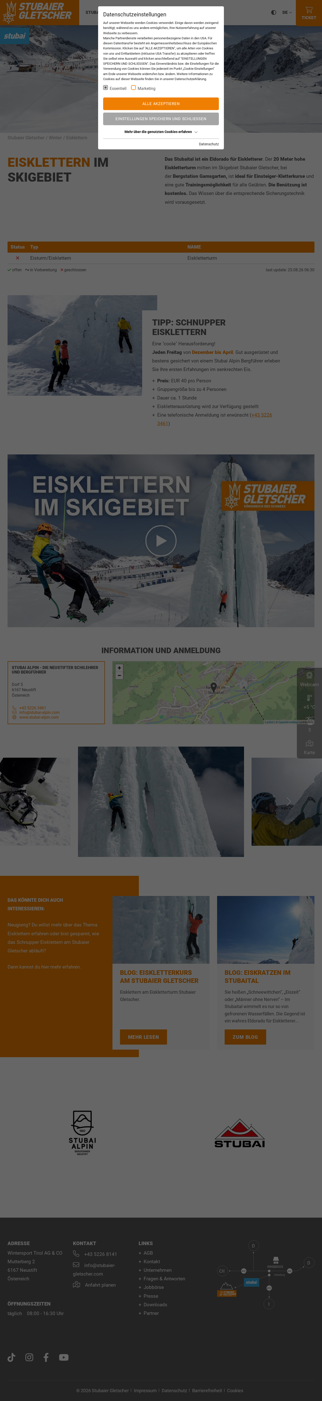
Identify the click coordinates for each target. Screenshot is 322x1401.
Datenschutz (209, 144)
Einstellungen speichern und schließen (160, 119)
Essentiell (118, 88)
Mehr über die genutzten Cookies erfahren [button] (158, 132)
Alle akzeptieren (161, 104)
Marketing (146, 88)
